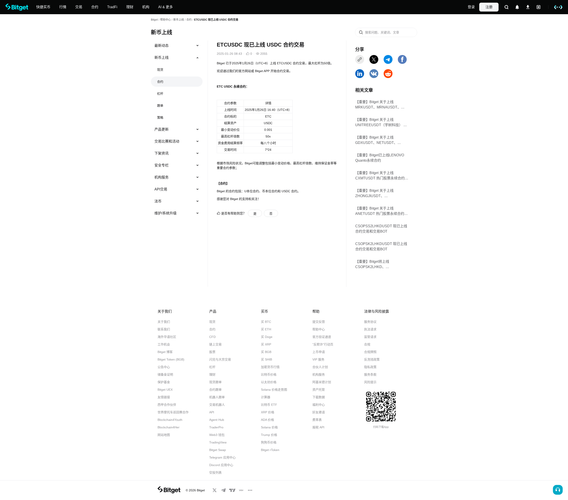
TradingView (218, 442)
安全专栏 (161, 165)
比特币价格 (268, 374)
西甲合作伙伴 (167, 404)
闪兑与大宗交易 (220, 359)
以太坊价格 (268, 382)
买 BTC (266, 322)
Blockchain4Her (168, 427)
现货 (160, 69)
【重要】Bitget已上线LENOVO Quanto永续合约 (379, 157)
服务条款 (370, 374)
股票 (212, 352)
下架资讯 (161, 153)
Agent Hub (216, 420)
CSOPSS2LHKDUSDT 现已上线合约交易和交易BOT (381, 228)
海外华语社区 (167, 337)
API (211, 412)
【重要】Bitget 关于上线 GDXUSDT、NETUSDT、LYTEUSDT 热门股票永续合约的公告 (381, 140)
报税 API (318, 427)
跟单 (160, 105)
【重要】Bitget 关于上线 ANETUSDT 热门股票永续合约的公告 (381, 211)
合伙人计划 (320, 367)
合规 (367, 344)
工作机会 (164, 344)
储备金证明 (165, 374)
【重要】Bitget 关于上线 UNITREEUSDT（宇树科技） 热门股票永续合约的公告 (381, 122)
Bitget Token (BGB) (171, 359)
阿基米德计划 (321, 382)
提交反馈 (318, 322)
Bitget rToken (270, 450)
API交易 (160, 189)
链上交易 (215, 344)
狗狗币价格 (268, 442)
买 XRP (266, 344)
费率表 (317, 420)
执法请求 (370, 329)
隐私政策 (370, 367)
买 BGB (266, 352)
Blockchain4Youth (170, 420)
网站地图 (164, 435)
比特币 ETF (269, 404)
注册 (489, 7)
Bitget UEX (165, 389)
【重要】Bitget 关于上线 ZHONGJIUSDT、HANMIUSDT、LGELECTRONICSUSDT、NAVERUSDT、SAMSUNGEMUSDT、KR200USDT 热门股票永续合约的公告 (380, 193)
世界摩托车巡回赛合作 (173, 412)
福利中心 (318, 404)
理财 (212, 374)
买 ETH (266, 329)
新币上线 (178, 19)
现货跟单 (215, 382)
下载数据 (318, 397)
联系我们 (164, 329)
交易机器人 (217, 404)
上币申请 (318, 352)
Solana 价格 (269, 427)
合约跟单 (215, 389)
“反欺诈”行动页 (322, 344)
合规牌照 (370, 352)
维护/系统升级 (165, 213)
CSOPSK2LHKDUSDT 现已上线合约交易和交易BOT (381, 246)
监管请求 (370, 337)
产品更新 (161, 129)
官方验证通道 (321, 337)
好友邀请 (318, 412)
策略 (160, 117)
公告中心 (164, 367)
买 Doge (266, 337)
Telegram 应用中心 (222, 457)
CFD (212, 337)
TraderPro (216, 427)
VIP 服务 (318, 359)
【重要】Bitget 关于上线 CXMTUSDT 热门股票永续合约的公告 (381, 175)
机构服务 (161, 177)
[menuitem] (177, 46)
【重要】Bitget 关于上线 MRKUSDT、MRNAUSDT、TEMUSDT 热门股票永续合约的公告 (380, 105)
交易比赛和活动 (166, 141)
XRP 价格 (267, 412)
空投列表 (215, 472)
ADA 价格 (267, 420)
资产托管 (318, 389)
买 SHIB (266, 359)
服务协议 (370, 322)
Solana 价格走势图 (274, 389)
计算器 (265, 397)
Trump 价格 (269, 435)
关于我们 (164, 322)
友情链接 (164, 397)
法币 (158, 201)
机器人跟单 (217, 397)
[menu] (176, 130)
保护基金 (164, 382)
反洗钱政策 (372, 359)
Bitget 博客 (165, 352)
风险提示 (370, 382)
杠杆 (160, 93)
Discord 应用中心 (221, 465)
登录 (471, 7)
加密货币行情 (270, 367)
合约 (189, 19)
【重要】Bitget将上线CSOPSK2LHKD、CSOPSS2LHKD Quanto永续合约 (380, 264)
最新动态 (161, 45)
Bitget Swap (217, 450)
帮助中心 (318, 329)
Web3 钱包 (217, 435)
